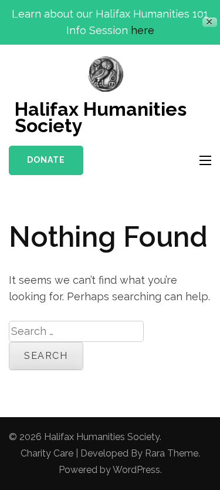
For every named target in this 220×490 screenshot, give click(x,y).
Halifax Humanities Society (101, 117)
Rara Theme (171, 453)
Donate (46, 160)
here (142, 30)
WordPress (136, 469)
